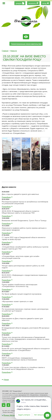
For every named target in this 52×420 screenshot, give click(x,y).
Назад (6, 379)
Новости (13, 50)
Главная (5, 50)
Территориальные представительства (26, 44)
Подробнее (6, 197)
